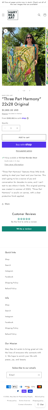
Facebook (9, 276)
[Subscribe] (38, 375)
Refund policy (39, 397)
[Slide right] (30, 90)
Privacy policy (12, 401)
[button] (3, 15)
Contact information (25, 404)
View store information (13, 164)
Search (8, 265)
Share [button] (7, 204)
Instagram (9, 271)
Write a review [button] (24, 228)
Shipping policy (38, 401)
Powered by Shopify (26, 397)
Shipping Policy (11, 282)
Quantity (5, 123)
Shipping (5, 114)
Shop (7, 259)
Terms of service (24, 401)
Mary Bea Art (14, 397)
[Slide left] (18, 90)
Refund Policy (11, 288)
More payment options (24, 151)
